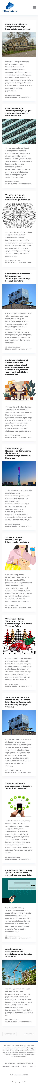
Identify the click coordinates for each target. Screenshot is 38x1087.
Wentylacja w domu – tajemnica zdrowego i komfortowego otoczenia (17, 197)
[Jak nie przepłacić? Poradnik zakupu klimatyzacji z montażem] (19, 557)
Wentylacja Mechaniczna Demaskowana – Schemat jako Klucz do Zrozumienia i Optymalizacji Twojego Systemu (18, 702)
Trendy (32, 1066)
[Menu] (34, 7)
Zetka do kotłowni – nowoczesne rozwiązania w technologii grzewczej (18, 785)
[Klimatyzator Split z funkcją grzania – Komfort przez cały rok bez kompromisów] (19, 890)
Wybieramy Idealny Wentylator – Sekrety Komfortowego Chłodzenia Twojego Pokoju (18, 622)
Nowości (6, 1066)
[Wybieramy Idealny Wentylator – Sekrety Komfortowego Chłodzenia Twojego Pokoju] (19, 641)
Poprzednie (10, 1034)
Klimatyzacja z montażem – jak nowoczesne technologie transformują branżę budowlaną (18, 277)
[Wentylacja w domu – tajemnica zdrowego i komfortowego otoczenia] (19, 215)
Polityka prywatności (19, 1082)
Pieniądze (15, 1066)
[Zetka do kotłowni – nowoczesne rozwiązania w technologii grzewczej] (19, 804)
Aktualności (12, 97)
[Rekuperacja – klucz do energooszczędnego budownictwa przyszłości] (19, 44)
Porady (24, 1066)
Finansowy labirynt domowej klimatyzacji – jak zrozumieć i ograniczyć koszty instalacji (18, 112)
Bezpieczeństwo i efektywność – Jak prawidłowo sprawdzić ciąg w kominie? (18, 952)
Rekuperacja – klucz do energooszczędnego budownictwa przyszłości (17, 26)
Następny (28, 1034)
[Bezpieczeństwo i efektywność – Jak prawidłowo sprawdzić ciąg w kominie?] (19, 972)
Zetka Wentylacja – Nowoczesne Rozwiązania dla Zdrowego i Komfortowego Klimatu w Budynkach (18, 453)
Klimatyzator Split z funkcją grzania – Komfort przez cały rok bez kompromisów (18, 872)
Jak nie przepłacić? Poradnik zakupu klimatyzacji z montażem (17, 539)
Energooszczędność (25, 1063)
